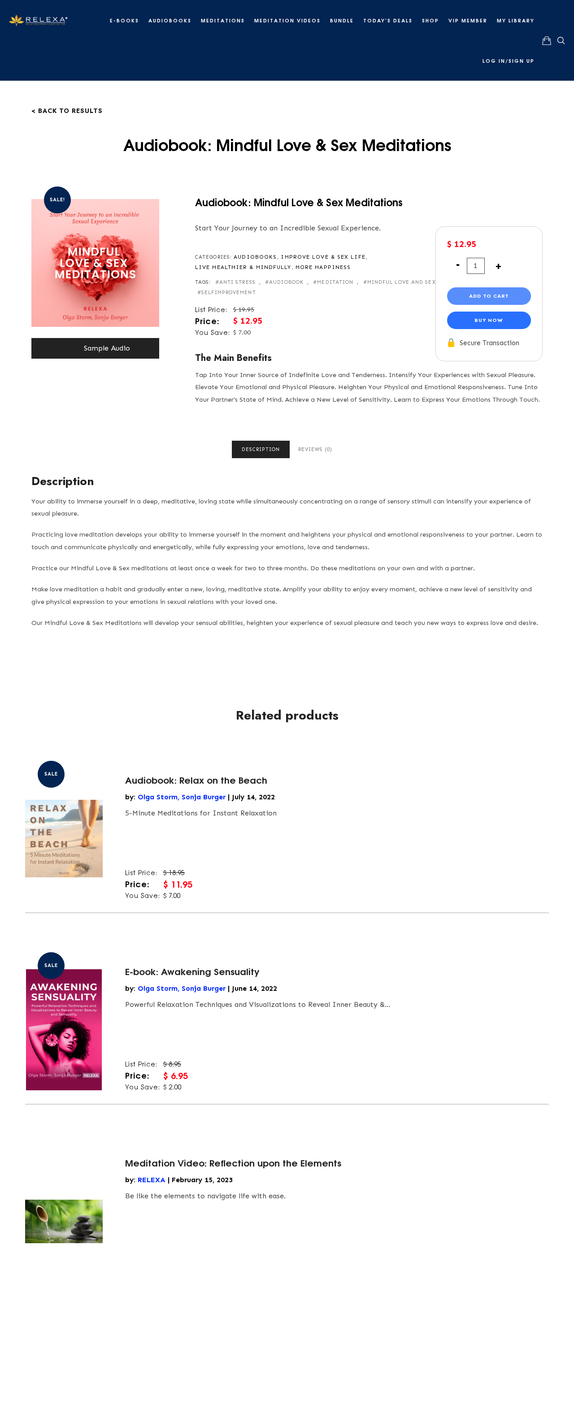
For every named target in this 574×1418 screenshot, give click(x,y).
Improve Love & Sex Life (323, 257)
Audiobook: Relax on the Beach (196, 779)
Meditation (335, 282)
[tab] (261, 449)
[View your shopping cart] (546, 40)
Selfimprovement (228, 292)
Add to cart (489, 295)
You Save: (212, 332)
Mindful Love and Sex (401, 282)
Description (261, 449)
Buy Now (488, 320)
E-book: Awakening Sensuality (192, 971)
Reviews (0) (315, 449)
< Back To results (67, 110)
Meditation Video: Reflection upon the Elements (233, 1162)
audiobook (286, 282)
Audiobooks (255, 257)
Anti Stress (237, 282)
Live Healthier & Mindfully (243, 267)
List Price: (211, 309)
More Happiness (323, 267)
